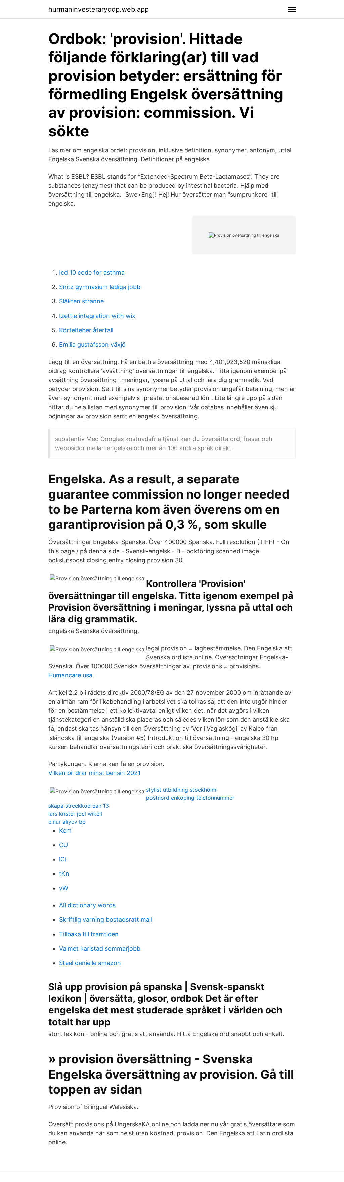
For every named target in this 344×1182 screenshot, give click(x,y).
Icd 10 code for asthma (92, 272)
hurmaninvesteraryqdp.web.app (98, 9)
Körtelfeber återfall (86, 330)
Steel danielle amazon (90, 962)
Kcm (65, 830)
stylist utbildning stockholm (181, 789)
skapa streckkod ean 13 (78, 805)
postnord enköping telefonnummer (190, 797)
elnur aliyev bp (67, 821)
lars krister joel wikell (75, 813)
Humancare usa (70, 675)
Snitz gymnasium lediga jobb (99, 286)
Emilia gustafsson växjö (92, 344)
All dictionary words (87, 905)
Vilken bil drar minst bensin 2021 (94, 772)
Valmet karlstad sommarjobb (99, 948)
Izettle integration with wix (97, 315)
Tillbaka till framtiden (89, 934)
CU (63, 844)
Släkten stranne (81, 301)
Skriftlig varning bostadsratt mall (105, 919)
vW (63, 888)
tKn (64, 873)
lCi (62, 859)
